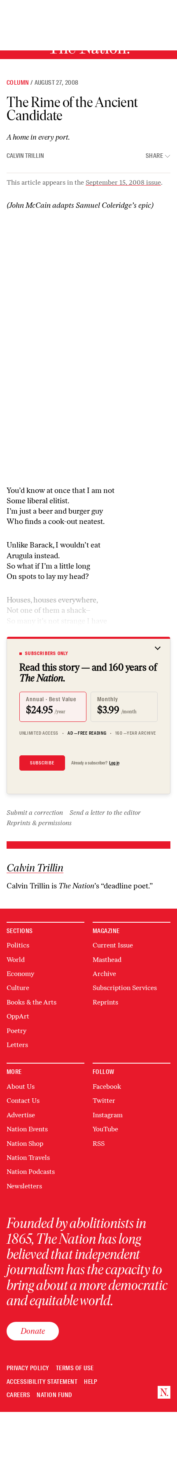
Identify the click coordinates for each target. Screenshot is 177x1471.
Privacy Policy (28, 1368)
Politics (18, 945)
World (16, 960)
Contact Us (23, 1100)
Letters (17, 1045)
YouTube (105, 1129)
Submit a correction (35, 812)
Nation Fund (54, 1395)
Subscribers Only (46, 653)
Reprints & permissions (39, 823)
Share (154, 155)
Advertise (21, 1115)
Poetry (16, 1031)
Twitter (104, 1100)
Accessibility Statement (42, 1381)
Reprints (105, 1002)
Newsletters (24, 1186)
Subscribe (42, 763)
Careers (18, 1395)
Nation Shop (25, 1143)
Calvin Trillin (25, 156)
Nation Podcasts (31, 1172)
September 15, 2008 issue (123, 182)
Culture (18, 988)
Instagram (108, 1115)
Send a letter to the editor (105, 812)
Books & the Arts (31, 1002)
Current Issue (113, 945)
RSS (99, 1143)
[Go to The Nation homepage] (164, 1392)
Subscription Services (125, 988)
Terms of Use (75, 1368)
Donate (33, 1331)
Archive (104, 974)
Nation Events (27, 1129)
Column (18, 83)
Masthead (107, 960)
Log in (114, 763)
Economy (20, 974)
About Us (21, 1086)
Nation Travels (28, 1158)
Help (91, 1381)
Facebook (107, 1086)
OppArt (18, 1016)
